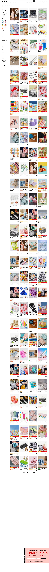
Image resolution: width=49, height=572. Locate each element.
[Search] (34, 1)
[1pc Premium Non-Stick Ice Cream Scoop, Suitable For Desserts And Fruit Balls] (14, 122)
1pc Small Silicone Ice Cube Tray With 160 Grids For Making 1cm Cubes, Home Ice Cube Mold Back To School (24, 298)
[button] (45, 1)
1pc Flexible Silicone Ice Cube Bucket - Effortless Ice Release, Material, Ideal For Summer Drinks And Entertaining (42, 437)
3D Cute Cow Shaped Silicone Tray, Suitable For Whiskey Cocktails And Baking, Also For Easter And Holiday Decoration (33, 360)
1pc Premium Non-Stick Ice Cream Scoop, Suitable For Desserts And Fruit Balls (14, 128)
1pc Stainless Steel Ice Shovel (42, 390)
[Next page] (34, 472)
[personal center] (40, 1)
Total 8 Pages (23, 472)
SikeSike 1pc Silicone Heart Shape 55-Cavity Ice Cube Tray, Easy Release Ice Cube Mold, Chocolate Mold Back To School (24, 360)
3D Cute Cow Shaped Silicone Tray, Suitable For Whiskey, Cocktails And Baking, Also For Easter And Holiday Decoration (14, 267)
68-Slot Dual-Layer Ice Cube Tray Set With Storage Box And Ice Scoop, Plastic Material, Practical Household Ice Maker (24, 128)
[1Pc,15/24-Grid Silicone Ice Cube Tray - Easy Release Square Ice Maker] (14, 246)
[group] (5, 10)
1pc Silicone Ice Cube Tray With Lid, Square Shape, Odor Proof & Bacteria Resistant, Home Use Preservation (42, 66)
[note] (24, 19)
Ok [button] (7, 65)
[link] (44, 1)
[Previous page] (26, 472)
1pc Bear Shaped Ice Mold (42, 158)
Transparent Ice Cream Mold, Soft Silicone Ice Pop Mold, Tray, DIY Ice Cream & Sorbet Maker (33, 267)
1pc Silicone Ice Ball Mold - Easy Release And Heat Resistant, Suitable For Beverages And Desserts (33, 314)
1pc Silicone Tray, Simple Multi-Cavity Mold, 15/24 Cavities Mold (33, 298)
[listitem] (14, 15)
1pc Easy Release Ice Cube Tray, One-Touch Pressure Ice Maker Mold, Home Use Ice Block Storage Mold (14, 236)
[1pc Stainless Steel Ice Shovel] (42, 384)
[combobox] (13, 7)
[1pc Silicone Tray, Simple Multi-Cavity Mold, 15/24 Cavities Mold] (33, 292)
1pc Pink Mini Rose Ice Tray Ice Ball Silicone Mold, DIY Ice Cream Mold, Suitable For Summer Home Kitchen (14, 406)
